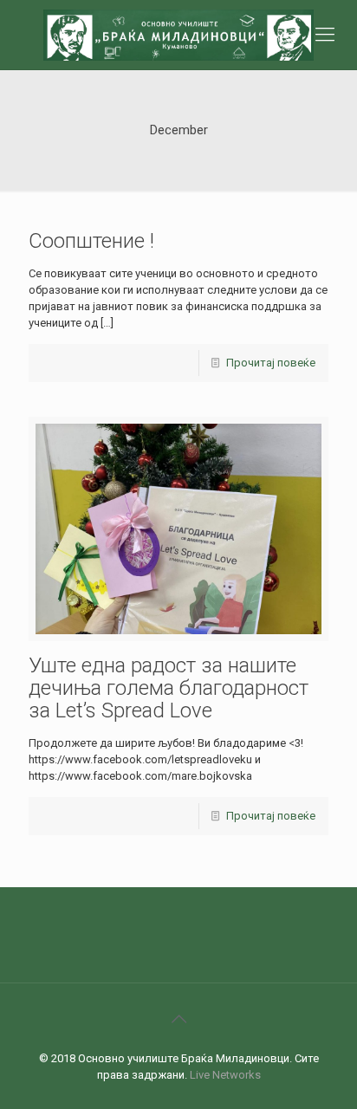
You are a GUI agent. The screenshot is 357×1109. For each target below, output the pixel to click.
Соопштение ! (91, 241)
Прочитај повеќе (270, 362)
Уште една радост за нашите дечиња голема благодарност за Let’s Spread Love (168, 688)
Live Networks (225, 1074)
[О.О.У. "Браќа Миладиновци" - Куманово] (178, 35)
